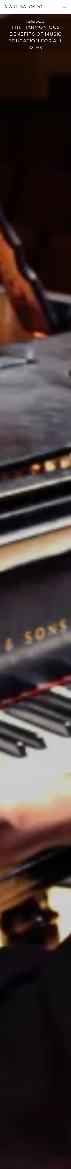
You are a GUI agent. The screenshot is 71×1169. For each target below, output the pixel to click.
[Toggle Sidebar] (64, 7)
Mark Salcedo (24, 6)
